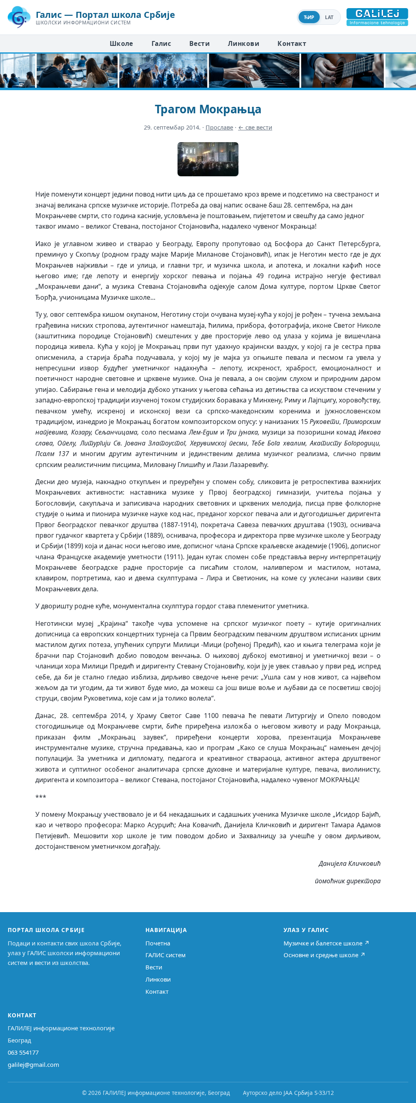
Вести (199, 43)
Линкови (243, 43)
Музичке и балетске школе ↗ (327, 943)
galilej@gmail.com (33, 1064)
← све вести (255, 127)
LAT (329, 17)
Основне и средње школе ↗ (325, 955)
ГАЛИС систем (165, 955)
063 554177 (23, 1052)
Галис (161, 43)
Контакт (291, 43)
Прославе (219, 127)
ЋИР (309, 17)
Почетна (157, 943)
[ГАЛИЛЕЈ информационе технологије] (377, 17)
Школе (121, 43)
